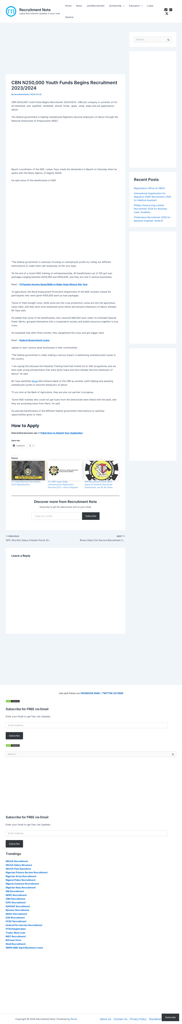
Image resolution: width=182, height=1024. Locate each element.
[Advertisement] (65, 53)
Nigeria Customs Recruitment (22, 883)
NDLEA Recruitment (17, 861)
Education (134, 5)
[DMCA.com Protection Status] (13, 700)
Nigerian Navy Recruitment (21, 887)
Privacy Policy (138, 1019)
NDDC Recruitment (16, 913)
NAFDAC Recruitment (18, 906)
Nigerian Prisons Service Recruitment (26, 872)
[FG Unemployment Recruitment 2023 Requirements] (28, 470)
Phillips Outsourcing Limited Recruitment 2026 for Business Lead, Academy (150, 209)
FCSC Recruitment (16, 921)
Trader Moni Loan (15, 932)
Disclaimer (155, 1019)
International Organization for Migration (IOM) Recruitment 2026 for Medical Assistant (152, 197)
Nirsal (35, 381)
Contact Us (120, 1019)
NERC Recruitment (16, 895)
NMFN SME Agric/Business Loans (24, 947)
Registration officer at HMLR (149, 188)
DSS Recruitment (15, 917)
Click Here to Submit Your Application (62, 433)
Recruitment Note (35, 10)
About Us (105, 1019)
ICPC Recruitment (16, 902)
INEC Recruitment (16, 936)
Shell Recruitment (16, 944)
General (69, 17)
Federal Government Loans (34, 340)
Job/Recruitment (96, 5)
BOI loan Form (13, 940)
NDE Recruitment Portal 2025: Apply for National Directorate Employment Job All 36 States (99, 484)
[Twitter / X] (166, 13)
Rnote (74, 1019)
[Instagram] (170, 9)
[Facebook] (165, 9)
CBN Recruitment (15, 898)
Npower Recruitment (17, 910)
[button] (123, 5)
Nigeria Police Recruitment (20, 880)
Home (68, 5)
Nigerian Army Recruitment (21, 876)
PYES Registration (16, 928)
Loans (150, 5)
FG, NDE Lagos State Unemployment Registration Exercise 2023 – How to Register (63, 484)
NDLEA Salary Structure (19, 865)
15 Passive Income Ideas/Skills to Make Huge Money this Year (53, 284)
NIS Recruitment (15, 891)
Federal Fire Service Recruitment (24, 925)
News (79, 5)
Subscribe (90, 516)
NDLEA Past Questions (18, 868)
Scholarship (115, 5)
